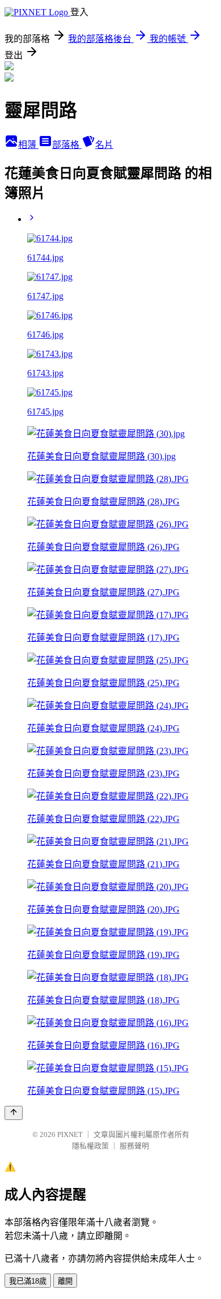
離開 (65, 1281)
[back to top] (14, 1113)
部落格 (67, 145)
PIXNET (70, 1134)
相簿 (28, 145)
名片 (104, 145)
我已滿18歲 (27, 1281)
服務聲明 (134, 1146)
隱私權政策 (90, 1146)
